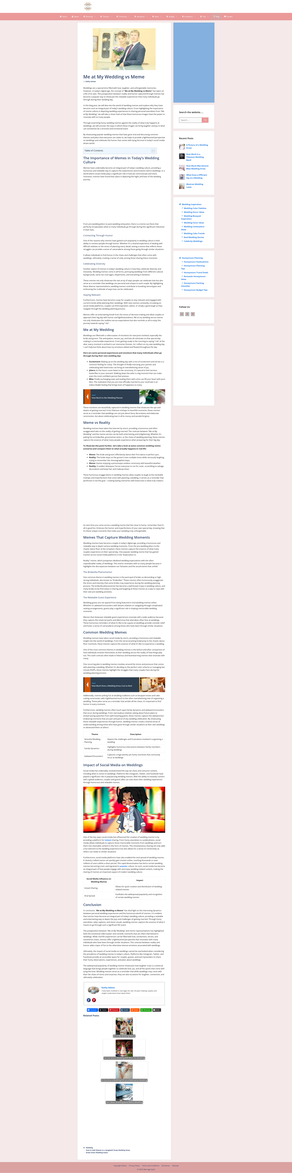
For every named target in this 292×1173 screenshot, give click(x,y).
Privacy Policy (134, 1165)
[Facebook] (89, 1000)
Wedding (89, 1148)
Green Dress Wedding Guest (97, 1152)
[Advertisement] (168, 6)
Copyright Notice (120, 1165)
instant (108, 840)
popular (124, 866)
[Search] (205, 120)
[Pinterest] (94, 1000)
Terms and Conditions (150, 1165)
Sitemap (175, 1165)
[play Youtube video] (124, 810)
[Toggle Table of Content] (152, 151)
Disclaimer (166, 1165)
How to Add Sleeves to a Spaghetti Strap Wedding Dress (108, 1150)
